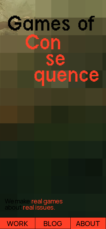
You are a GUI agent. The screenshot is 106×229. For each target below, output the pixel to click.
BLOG (52, 223)
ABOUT (88, 223)
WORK (17, 223)
